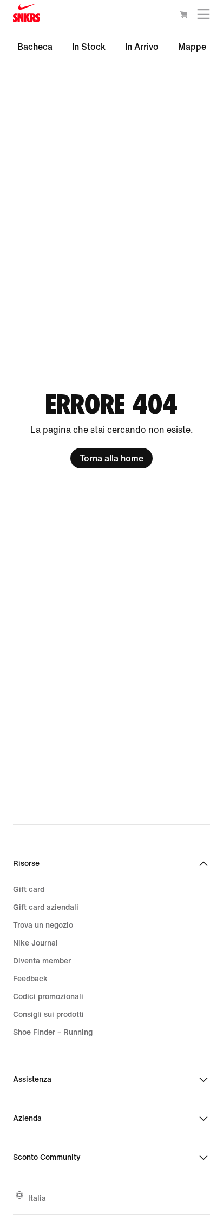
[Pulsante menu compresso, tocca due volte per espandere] (203, 16)
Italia (37, 1198)
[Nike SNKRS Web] (26, 15)
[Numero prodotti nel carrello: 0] (183, 16)
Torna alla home (111, 458)
